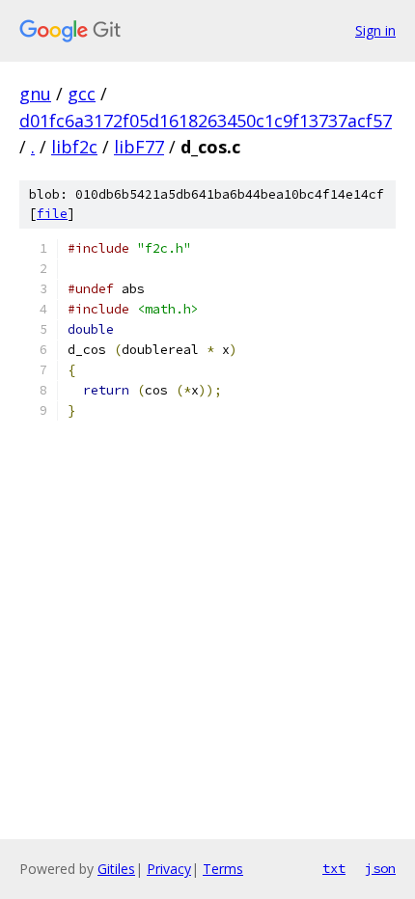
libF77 (139, 146)
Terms (223, 868)
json (380, 868)
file (52, 213)
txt (334, 868)
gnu (35, 93)
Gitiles (116, 868)
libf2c (74, 146)
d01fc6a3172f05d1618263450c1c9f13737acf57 (205, 120)
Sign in (375, 30)
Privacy (169, 868)
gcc (82, 93)
